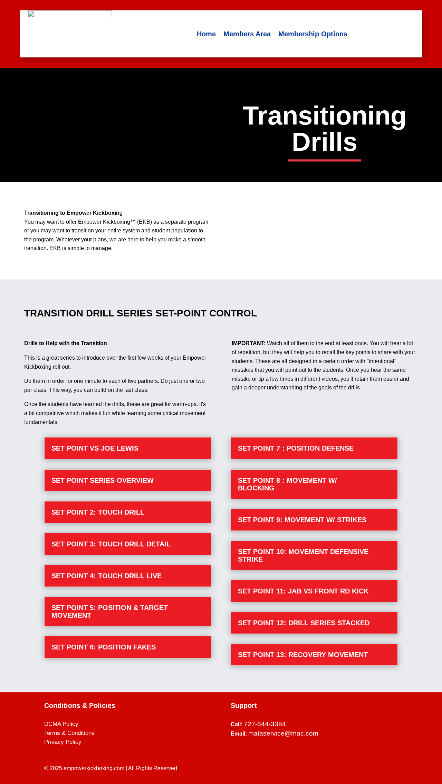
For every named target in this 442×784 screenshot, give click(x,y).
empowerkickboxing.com (94, 768)
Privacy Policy (62, 742)
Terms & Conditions (69, 733)
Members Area (247, 34)
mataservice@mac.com (283, 733)
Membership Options (312, 34)
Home (206, 34)
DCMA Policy (61, 724)
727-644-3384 (265, 724)
